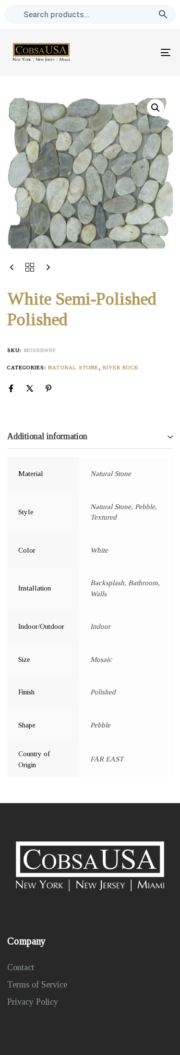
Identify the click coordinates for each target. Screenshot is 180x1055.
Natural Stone (73, 367)
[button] (155, 107)
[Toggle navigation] (143, 52)
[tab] (90, 437)
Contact (20, 967)
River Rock (121, 367)
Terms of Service (37, 984)
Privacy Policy (32, 1002)
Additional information (47, 436)
